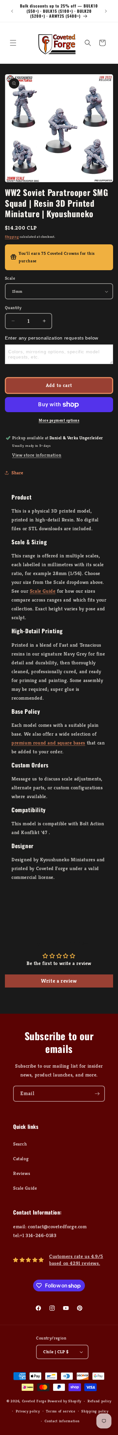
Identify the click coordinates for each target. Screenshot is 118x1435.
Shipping (12, 237)
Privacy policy (28, 1411)
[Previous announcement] (12, 11)
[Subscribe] (97, 1094)
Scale (10, 278)
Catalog (21, 1159)
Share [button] (17, 473)
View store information (36, 455)
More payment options (59, 420)
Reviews (21, 1173)
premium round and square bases (48, 743)
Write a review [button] (59, 980)
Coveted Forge (34, 1401)
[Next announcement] (106, 11)
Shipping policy (94, 1411)
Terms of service (60, 1411)
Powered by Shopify (65, 1401)
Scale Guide (43, 591)
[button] (13, 43)
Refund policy (99, 1401)
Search (20, 1144)
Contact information (62, 1421)
